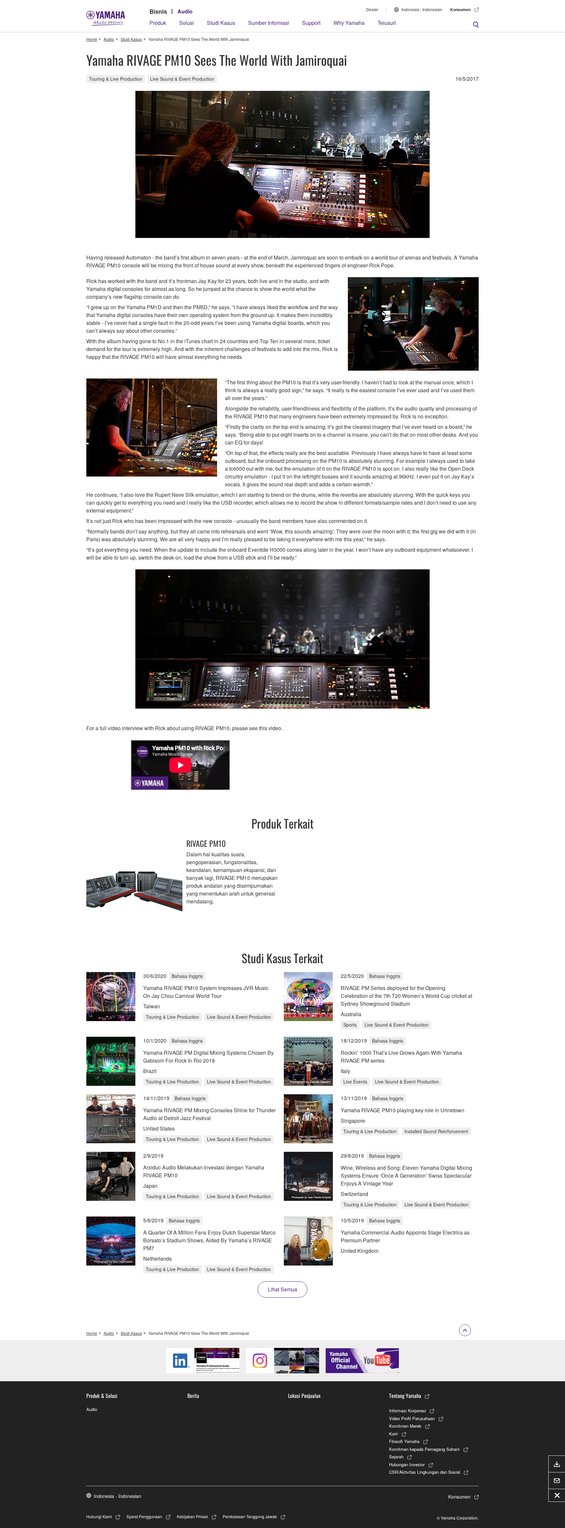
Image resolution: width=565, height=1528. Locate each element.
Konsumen (460, 9)
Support (311, 22)
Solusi (186, 22)
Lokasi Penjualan (304, 1396)
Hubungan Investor (407, 1464)
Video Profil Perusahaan (412, 1418)
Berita (193, 1396)
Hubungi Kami (99, 1516)
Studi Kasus (221, 22)
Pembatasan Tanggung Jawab (250, 1516)
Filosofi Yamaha (404, 1441)
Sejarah (396, 1456)
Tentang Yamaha (405, 1396)
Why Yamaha (349, 22)
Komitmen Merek (405, 1426)
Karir (393, 1434)
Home (91, 39)
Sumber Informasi (268, 22)
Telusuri (387, 22)
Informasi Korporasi (407, 1410)
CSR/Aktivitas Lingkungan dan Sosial (424, 1472)
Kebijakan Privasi (192, 1516)
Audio (185, 11)
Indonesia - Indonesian (422, 9)
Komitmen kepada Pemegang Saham (424, 1449)
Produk (157, 22)
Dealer (372, 9)
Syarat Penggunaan (144, 1516)
